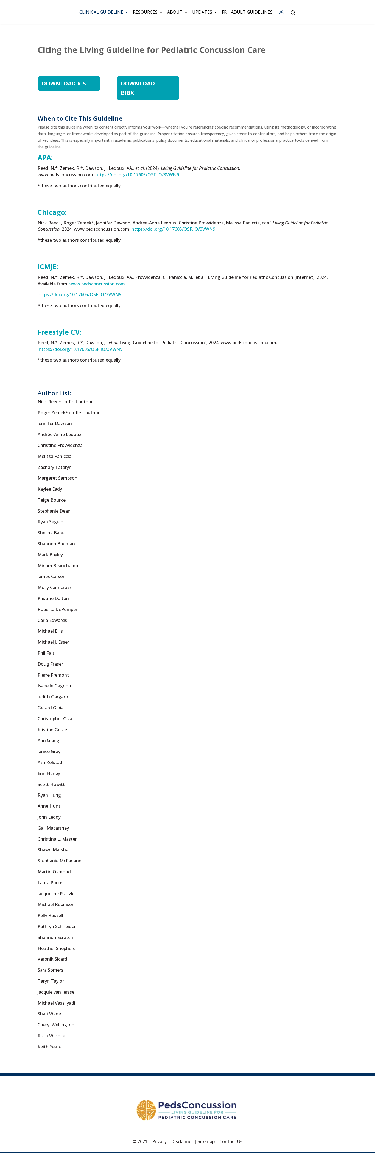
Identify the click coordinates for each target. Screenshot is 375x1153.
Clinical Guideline (101, 12)
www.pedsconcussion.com (97, 284)
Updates (202, 12)
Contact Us (230, 1141)
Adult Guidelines (252, 12)
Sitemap (206, 1141)
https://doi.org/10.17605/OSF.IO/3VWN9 (173, 229)
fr (224, 12)
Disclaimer (182, 1141)
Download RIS (64, 83)
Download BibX (138, 88)
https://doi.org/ (136, 175)
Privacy (159, 1141)
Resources (145, 12)
